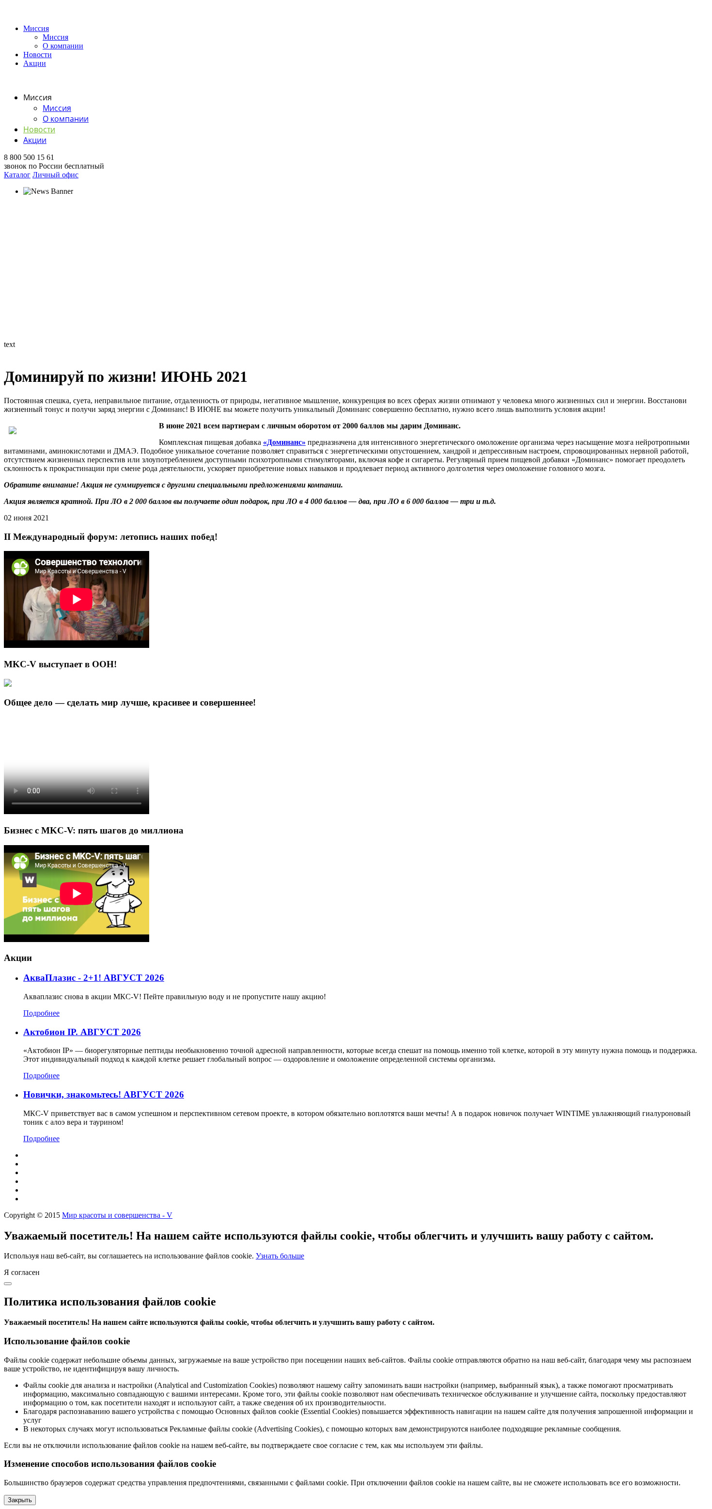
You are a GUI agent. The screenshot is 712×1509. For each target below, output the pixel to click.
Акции (34, 63)
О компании (63, 46)
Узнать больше (280, 1256)
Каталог (17, 175)
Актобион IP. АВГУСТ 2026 (82, 1032)
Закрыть (20, 1500)
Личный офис (55, 175)
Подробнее (41, 1013)
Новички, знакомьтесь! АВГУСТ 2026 (103, 1094)
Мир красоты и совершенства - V (117, 1215)
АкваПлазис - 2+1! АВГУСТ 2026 (93, 978)
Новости (37, 54)
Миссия (36, 28)
